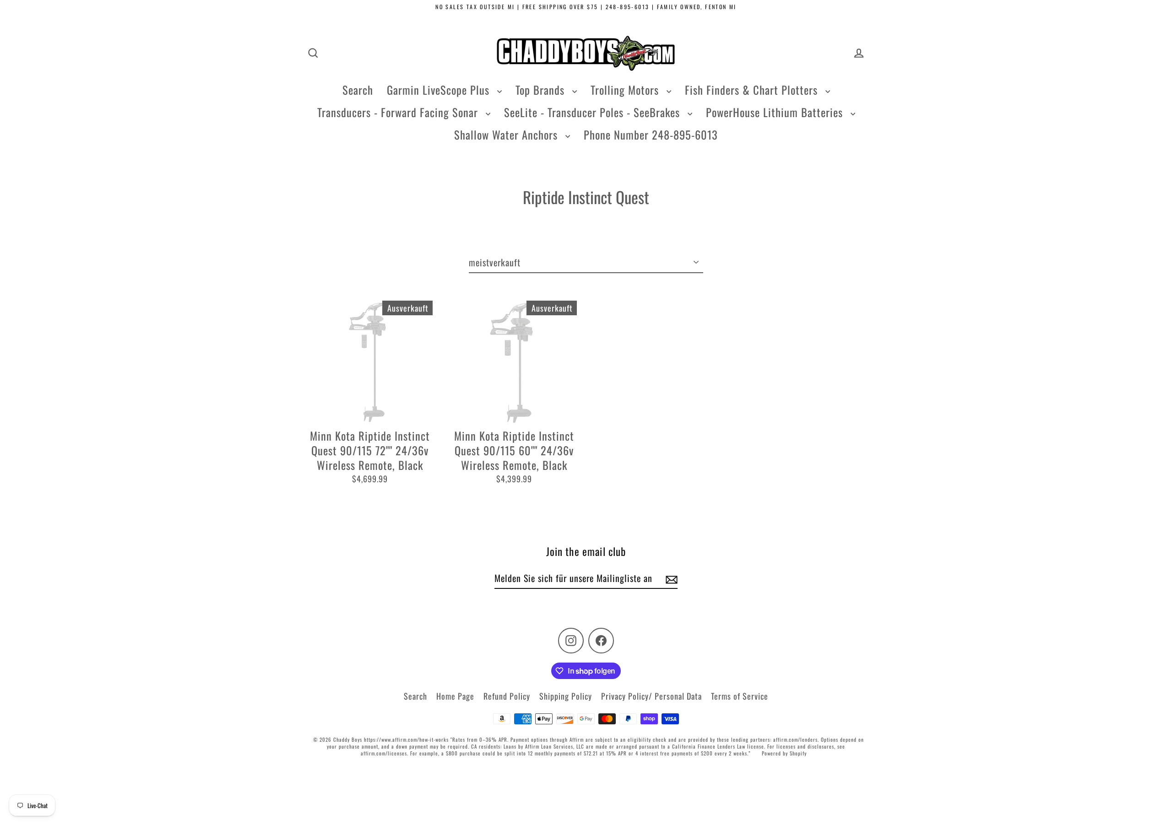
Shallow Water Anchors (507, 134)
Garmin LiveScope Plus (440, 89)
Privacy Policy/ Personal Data (651, 696)
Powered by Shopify (784, 753)
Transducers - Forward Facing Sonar (399, 112)
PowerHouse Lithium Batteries (776, 112)
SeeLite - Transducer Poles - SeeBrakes (593, 112)
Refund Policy (506, 696)
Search (357, 89)
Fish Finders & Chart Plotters (753, 89)
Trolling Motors (626, 89)
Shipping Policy (565, 696)
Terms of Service (739, 696)
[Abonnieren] (670, 578)
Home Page (455, 696)
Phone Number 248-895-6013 (651, 134)
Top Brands (541, 89)
